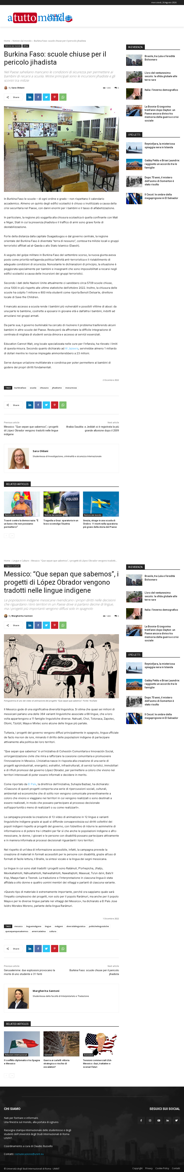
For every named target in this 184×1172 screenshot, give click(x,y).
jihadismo (57, 387)
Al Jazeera (71, 348)
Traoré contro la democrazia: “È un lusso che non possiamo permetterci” (21, 523)
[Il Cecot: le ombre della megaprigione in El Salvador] (134, 198)
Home (7, 40)
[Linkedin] (29, 97)
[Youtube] (158, 1120)
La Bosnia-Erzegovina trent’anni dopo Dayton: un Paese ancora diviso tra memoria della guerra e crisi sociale (162, 113)
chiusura (44, 387)
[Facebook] (38, 97)
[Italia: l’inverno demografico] (134, 94)
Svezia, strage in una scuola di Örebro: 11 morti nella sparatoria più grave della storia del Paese (100, 523)
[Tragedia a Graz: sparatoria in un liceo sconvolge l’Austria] (61, 504)
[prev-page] (6, 535)
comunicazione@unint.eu (29, 1154)
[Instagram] (149, 1120)
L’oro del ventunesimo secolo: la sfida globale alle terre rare (161, 76)
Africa (26, 46)
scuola (33, 387)
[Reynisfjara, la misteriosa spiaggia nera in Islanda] (134, 147)
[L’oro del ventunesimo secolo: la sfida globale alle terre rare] (134, 77)
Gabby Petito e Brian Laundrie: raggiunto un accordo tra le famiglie (162, 164)
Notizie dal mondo (22, 40)
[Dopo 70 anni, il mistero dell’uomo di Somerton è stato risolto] (134, 181)
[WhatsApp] (62, 97)
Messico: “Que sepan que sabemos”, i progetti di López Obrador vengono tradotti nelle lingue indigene (31, 430)
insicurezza (71, 387)
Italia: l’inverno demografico (161, 89)
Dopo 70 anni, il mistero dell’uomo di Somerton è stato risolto (159, 181)
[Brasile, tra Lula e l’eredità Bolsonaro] (134, 60)
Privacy (149, 1168)
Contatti (176, 1168)
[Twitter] (46, 97)
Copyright (137, 1168)
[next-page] (12, 535)
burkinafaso (20, 387)
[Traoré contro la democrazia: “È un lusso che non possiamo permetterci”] (22, 504)
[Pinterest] (54, 97)
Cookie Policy (162, 1168)
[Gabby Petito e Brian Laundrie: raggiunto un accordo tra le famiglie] (134, 164)
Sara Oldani (18, 87)
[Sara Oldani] (6, 88)
